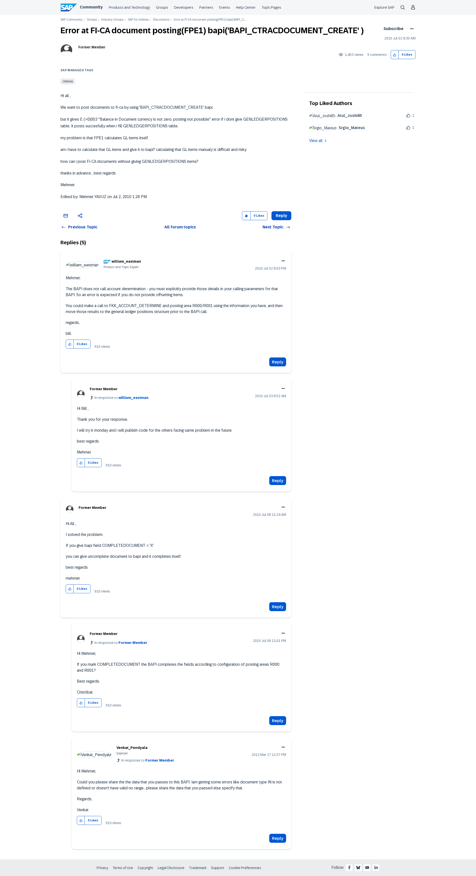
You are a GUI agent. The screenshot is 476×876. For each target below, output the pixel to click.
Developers (183, 7)
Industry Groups (112, 19)
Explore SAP (384, 7)
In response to (121, 398)
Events (224, 7)
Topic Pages (271, 7)
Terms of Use (123, 868)
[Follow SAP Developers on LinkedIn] (376, 868)
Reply (277, 362)
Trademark (198, 868)
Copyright (145, 868)
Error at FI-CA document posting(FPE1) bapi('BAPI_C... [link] (209, 19)
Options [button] (411, 29)
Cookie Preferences (245, 868)
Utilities (68, 81)
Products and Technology (129, 7)
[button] (395, 54)
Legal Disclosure (171, 868)
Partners (206, 7)
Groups (162, 7)
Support (217, 868)
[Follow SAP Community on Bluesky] (358, 868)
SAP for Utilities (138, 19)
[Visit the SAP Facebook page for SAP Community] (349, 868)
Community (91, 7)
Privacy (102, 868)
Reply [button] (281, 215)
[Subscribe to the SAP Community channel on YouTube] (367, 868)
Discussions (161, 19)
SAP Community (71, 19)
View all (316, 141)
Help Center (246, 7)
